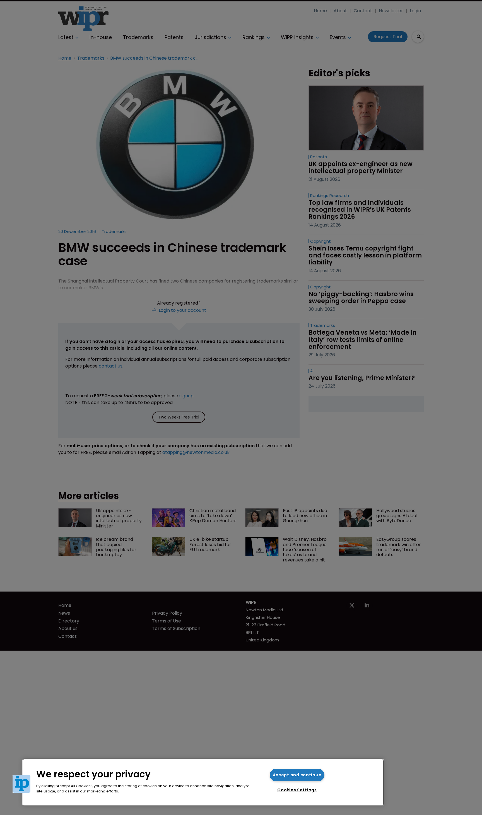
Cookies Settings (297, 790)
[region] (203, 782)
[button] (21, 784)
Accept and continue (297, 775)
